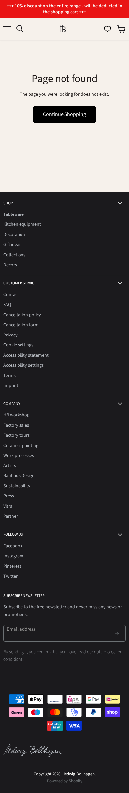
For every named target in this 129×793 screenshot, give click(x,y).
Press (8, 496)
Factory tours (16, 435)
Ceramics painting (20, 445)
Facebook (12, 546)
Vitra (7, 506)
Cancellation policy (22, 315)
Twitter (10, 576)
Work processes (18, 455)
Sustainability (16, 486)
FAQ (7, 304)
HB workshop (16, 415)
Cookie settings (18, 345)
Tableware (13, 214)
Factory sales (16, 425)
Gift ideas (12, 244)
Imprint (10, 385)
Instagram (13, 556)
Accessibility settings (23, 365)
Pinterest (12, 566)
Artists (9, 465)
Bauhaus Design (19, 475)
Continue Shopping (64, 114)
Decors (10, 265)
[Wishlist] (107, 29)
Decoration (14, 234)
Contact (11, 294)
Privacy (10, 335)
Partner (10, 516)
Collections (14, 255)
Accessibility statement (26, 355)
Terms (9, 375)
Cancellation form (21, 325)
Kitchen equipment (22, 224)
